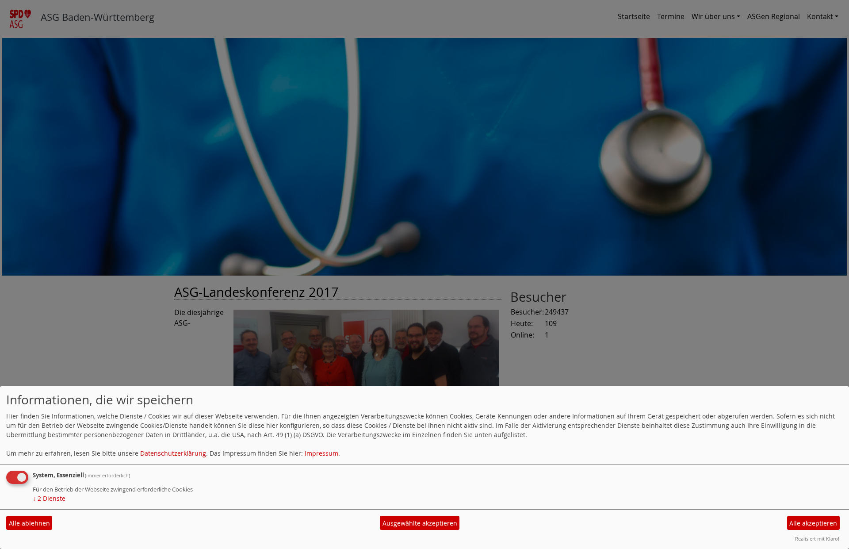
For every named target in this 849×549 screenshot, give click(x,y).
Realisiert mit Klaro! (817, 538)
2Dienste (49, 498)
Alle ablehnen (29, 523)
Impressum (321, 453)
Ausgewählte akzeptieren (419, 523)
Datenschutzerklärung (173, 453)
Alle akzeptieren (813, 523)
